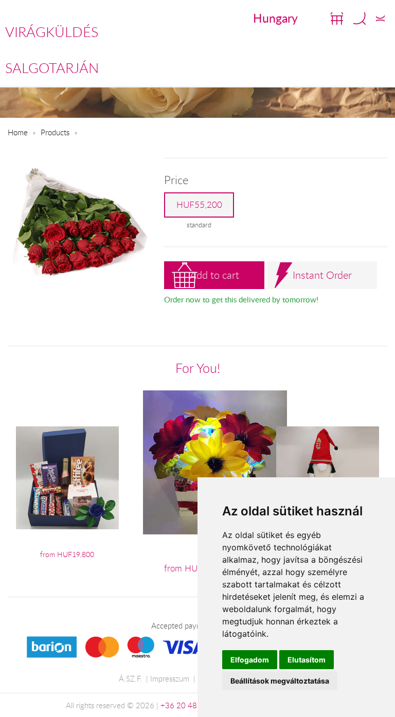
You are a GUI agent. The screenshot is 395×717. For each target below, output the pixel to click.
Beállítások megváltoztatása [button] (279, 680)
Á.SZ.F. (130, 678)
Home (18, 132)
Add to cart (214, 275)
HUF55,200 (199, 204)
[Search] (359, 18)
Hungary (275, 18)
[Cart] (337, 18)
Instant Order (322, 275)
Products (55, 132)
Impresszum (169, 678)
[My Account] (380, 18)
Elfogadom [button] (249, 659)
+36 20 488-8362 (191, 705)
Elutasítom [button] (307, 659)
